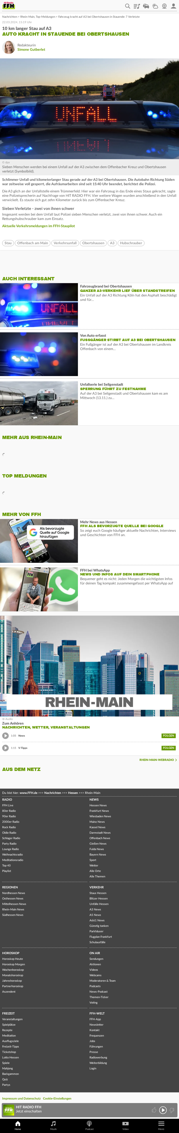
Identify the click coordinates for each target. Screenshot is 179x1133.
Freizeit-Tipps (10, 1046)
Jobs (92, 1041)
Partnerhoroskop (12, 986)
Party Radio (9, 843)
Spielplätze (8, 1024)
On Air (95, 953)
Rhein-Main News (13, 909)
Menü (161, 1129)
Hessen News (98, 805)
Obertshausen (93, 243)
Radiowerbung (98, 1057)
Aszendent (8, 991)
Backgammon (10, 1074)
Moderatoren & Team (103, 981)
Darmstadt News (100, 832)
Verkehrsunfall (65, 243)
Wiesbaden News (100, 816)
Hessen (73, 793)
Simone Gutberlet (31, 49)
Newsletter (96, 1024)
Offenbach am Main (32, 243)
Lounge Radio (10, 849)
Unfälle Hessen (99, 904)
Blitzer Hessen (99, 898)
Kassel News (97, 827)
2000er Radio (10, 822)
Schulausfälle (97, 942)
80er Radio (9, 811)
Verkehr (97, 887)
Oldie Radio (9, 832)
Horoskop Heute (12, 959)
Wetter (155, 4)
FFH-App (95, 1019)
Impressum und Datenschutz (21, 1098)
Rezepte (7, 1030)
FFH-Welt (97, 1013)
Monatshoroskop (12, 975)
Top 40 (6, 865)
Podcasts (95, 986)
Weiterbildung (98, 1063)
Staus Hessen (98, 893)
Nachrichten (9, 17)
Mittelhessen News (14, 904)
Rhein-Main (27, 17)
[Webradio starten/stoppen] (163, 1110)
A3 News (95, 909)
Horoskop (10, 953)
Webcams (96, 975)
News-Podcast (99, 991)
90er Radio (9, 816)
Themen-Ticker (99, 997)
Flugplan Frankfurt (101, 937)
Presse (94, 1052)
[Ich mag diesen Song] (154, 1110)
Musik (53, 1129)
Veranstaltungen (12, 1019)
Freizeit (8, 1013)
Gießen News (98, 843)
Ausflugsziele (10, 1041)
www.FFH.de (28, 793)
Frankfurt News (99, 811)
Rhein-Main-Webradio (156, 760)
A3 (112, 243)
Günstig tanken (99, 926)
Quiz (5, 1079)
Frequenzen (97, 1035)
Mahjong (7, 1068)
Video (125, 1129)
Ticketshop (9, 1052)
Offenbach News (100, 838)
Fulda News (97, 849)
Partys (6, 1085)
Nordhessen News (13, 893)
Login (93, 1068)
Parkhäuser (96, 931)
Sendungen (96, 959)
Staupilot (146, 4)
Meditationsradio (12, 860)
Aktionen (95, 964)
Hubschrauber (131, 243)
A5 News (95, 915)
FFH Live (7, 805)
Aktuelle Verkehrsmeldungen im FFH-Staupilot (38, 226)
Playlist (137, 4)
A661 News (97, 920)
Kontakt (95, 1030)
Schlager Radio (11, 838)
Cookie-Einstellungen (57, 1098)
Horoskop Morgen (13, 964)
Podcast (89, 1129)
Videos (94, 970)
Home (18, 1129)
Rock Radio (9, 827)
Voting (94, 1002)
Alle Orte (95, 871)
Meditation (9, 1035)
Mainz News (97, 822)
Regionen (10, 887)
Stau (8, 243)
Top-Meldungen (45, 17)
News (94, 799)
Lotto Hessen (10, 1057)
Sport (93, 860)
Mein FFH (173, 4)
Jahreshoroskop (12, 981)
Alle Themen (97, 876)
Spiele (6, 1063)
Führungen (96, 1046)
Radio (7, 799)
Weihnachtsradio (12, 854)
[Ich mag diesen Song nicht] (171, 1110)
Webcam (164, 4)
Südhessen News (12, 915)
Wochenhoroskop (13, 970)
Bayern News (98, 854)
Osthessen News (12, 898)
